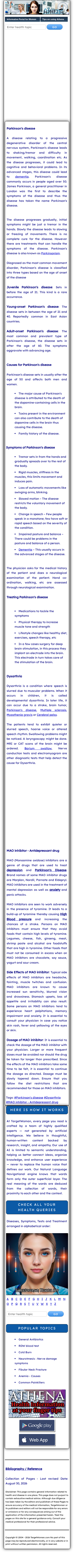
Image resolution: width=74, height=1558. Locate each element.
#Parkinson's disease (28, 1097)
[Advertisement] (37, 78)
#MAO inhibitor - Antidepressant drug (32, 1102)
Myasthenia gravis (19, 715)
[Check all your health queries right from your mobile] (37, 1417)
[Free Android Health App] (37, 1431)
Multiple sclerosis (53, 710)
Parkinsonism (50, 253)
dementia (22, 176)
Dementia (25, 549)
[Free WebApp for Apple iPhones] (37, 1445)
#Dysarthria (52, 1097)
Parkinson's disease (21, 710)
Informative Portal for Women (21, 19)
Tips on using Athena (53, 19)
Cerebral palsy (47, 715)
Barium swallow (37, 748)
